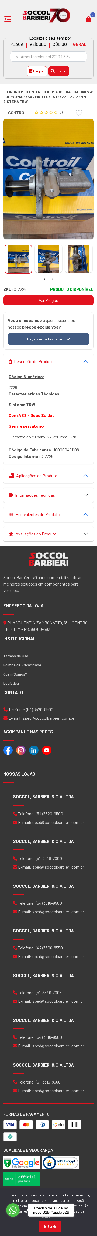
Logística (11, 683)
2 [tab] (52, 279)
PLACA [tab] (16, 44)
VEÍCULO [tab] (38, 44)
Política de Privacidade (22, 665)
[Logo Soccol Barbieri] (46, 15)
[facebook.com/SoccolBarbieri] (8, 750)
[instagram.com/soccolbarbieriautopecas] (21, 750)
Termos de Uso (15, 655)
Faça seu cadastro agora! (48, 339)
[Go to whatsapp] (13, 1210)
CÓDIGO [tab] (60, 44)
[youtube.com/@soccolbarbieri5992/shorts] (46, 750)
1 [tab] (44, 279)
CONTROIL (18, 112)
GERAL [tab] (80, 44)
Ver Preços (48, 300)
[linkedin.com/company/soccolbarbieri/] (34, 750)
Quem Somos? (15, 674)
